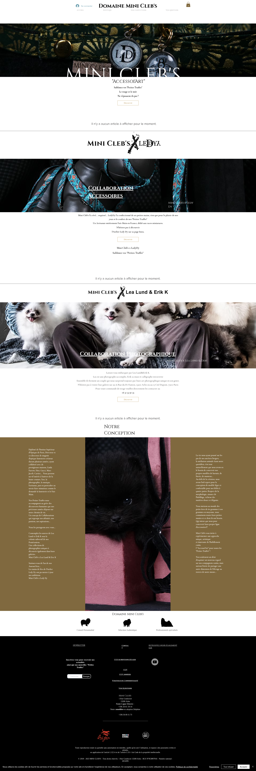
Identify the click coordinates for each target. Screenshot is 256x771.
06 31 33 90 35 (128, 392)
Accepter (243, 766)
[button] (188, 4)
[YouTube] (154, 661)
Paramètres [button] (214, 766)
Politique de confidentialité (187, 766)
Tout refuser (228, 766)
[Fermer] (252, 767)
